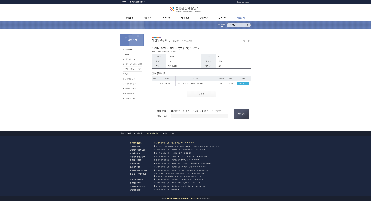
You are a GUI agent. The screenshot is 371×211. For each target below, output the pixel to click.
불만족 (205, 111)
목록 (202, 94)
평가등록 (241, 114)
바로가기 (242, 83)
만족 (187, 111)
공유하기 (244, 41)
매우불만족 (217, 111)
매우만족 (177, 111)
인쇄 (249, 41)
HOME (124, 2)
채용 (233, 25)
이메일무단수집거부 (169, 133)
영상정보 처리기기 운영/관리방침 (131, 133)
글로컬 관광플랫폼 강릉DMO (138, 2)
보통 (196, 111)
